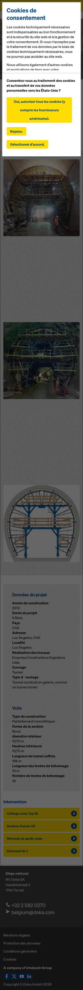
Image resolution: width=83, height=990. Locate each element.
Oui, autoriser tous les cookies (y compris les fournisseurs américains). (39, 110)
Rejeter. (16, 131)
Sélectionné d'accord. (27, 144)
